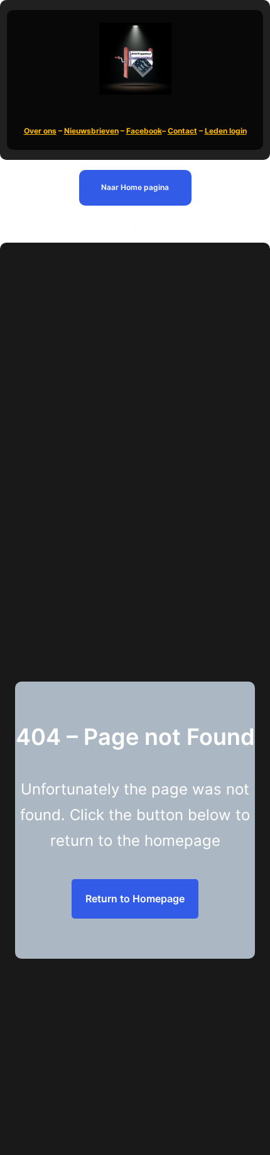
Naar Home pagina (135, 187)
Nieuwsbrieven (91, 130)
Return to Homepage (135, 898)
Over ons (40, 130)
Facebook (144, 130)
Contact (182, 130)
